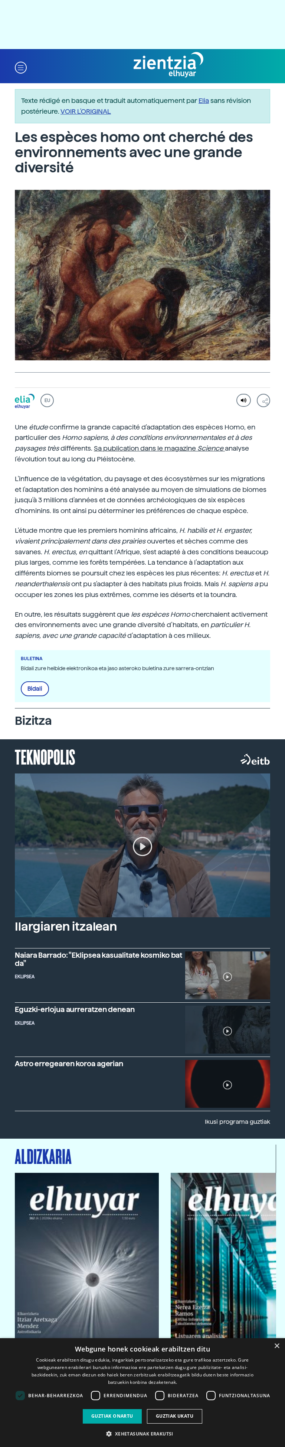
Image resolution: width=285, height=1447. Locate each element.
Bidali (34, 688)
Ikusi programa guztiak (237, 1121)
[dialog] (142, 1392)
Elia (204, 100)
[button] (21, 67)
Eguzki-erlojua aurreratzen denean (75, 1009)
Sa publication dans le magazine (158, 448)
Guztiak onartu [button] (112, 1416)
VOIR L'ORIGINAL (85, 111)
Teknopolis (45, 756)
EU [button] (47, 400)
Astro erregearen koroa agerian (69, 1064)
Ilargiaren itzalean (66, 926)
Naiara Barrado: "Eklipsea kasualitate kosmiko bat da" (98, 959)
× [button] (276, 1346)
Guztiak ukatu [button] (174, 1416)
